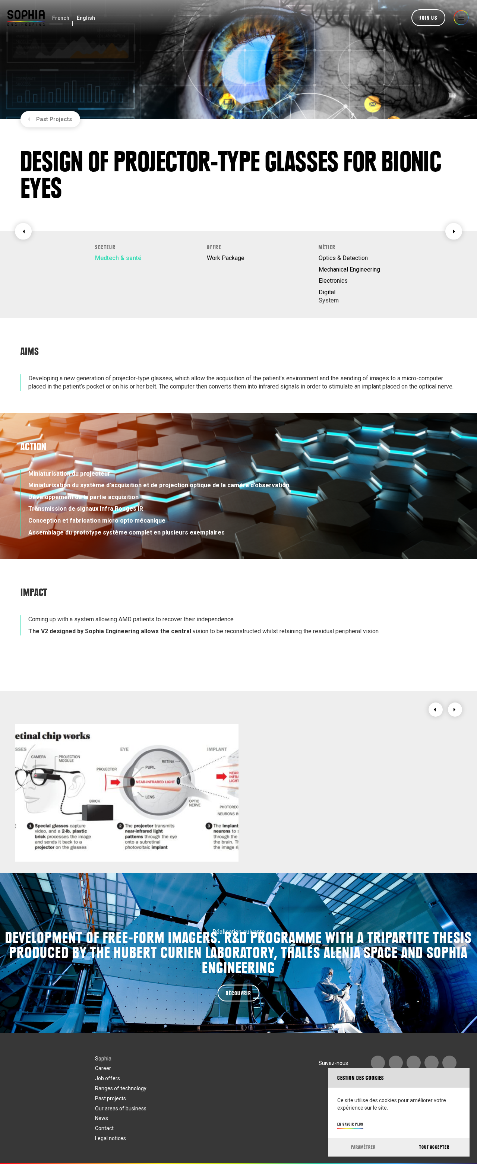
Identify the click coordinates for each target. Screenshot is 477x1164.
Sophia (103, 1059)
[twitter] (449, 1063)
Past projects (110, 1098)
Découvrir (238, 993)
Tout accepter (434, 1147)
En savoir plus (350, 1124)
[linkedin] (414, 1063)
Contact (104, 1128)
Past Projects (54, 119)
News (101, 1118)
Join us (428, 18)
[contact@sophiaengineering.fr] (396, 1063)
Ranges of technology (120, 1088)
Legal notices (110, 1138)
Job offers (107, 1078)
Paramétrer (363, 1147)
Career (103, 1068)
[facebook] (431, 1063)
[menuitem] (60, 17)
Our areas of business (120, 1108)
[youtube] (378, 1063)
